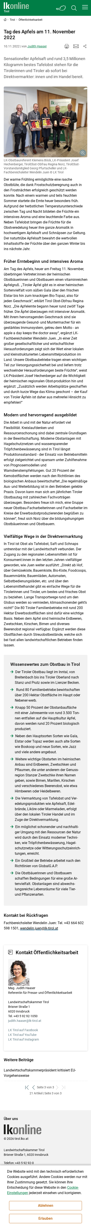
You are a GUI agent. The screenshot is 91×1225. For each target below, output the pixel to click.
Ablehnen (45, 1205)
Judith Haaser (37, 46)
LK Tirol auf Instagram (23, 1039)
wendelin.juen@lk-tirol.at (39, 928)
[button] (85, 7)
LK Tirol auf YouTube (22, 1035)
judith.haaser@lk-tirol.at (24, 1021)
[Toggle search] (74, 8)
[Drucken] (66, 46)
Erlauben (45, 1218)
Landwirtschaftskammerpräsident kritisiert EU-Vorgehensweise (40, 1073)
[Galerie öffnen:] (45, 122)
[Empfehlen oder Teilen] (84, 46)
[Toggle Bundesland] (61, 8)
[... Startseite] (16, 8)
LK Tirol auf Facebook (23, 1030)
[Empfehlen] (76, 46)
